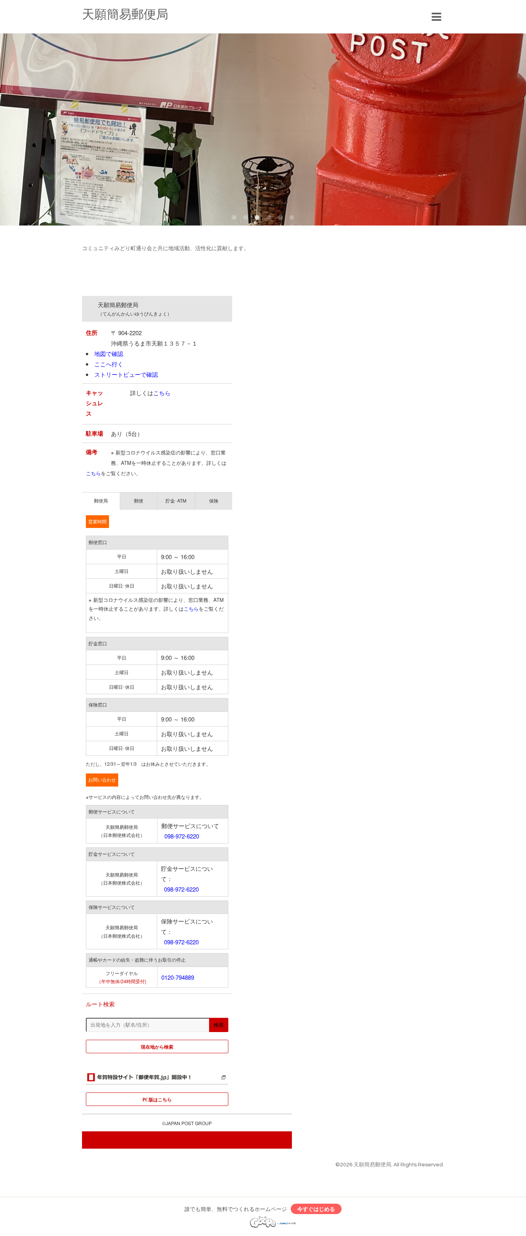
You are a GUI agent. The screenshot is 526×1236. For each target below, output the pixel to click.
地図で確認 (108, 353)
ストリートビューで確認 (126, 374)
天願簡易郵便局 (125, 14)
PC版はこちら (157, 1099)
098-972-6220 (181, 836)
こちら (162, 393)
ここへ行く (108, 364)
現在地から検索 (157, 1046)
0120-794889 (177, 977)
